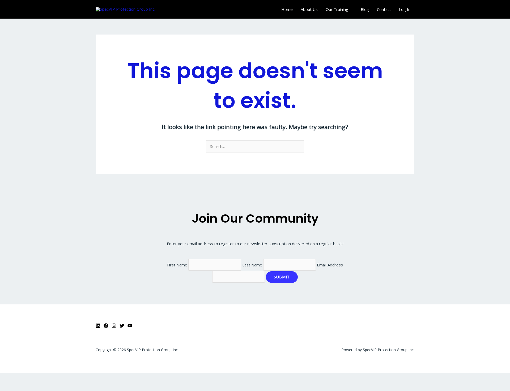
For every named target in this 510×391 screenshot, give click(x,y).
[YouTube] (130, 325)
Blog (365, 9)
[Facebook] (106, 325)
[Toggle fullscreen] (25, 378)
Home (287, 9)
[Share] (42, 378)
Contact (384, 9)
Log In (404, 9)
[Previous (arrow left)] (8, 387)
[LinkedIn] (98, 325)
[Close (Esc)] (59, 378)
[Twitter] (122, 325)
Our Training (337, 9)
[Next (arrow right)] (25, 387)
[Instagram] (114, 325)
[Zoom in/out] (8, 378)
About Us (309, 9)
